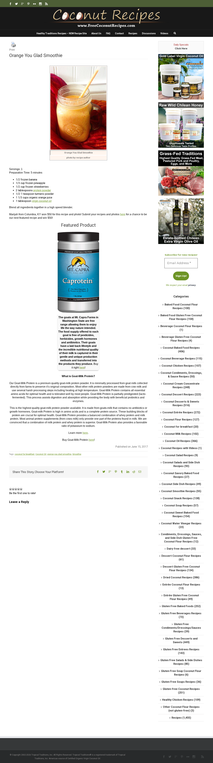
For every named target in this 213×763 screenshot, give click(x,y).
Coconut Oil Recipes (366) (181, 441)
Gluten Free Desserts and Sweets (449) (181, 640)
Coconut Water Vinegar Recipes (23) (181, 525)
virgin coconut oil (41, 201)
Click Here (181, 48)
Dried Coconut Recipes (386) (181, 577)
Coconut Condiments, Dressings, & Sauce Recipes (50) (181, 374)
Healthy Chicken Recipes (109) (181, 699)
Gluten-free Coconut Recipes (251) (181, 690)
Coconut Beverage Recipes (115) (181, 358)
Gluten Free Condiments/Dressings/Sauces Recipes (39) (181, 628)
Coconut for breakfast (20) (181, 426)
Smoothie (76, 454)
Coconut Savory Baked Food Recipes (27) (181, 475)
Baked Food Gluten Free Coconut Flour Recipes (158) (181, 317)
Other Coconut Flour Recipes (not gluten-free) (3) (181, 708)
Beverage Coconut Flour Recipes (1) (181, 328)
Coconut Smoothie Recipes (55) (181, 491)
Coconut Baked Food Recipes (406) (181, 349)
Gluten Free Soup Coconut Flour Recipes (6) (181, 672)
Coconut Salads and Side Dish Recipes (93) (181, 464)
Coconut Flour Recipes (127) (181, 419)
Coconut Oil (40, 454)
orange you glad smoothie (59, 454)
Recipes (132, 33)
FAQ (108, 33)
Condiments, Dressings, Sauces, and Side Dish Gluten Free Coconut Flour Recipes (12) (181, 538)
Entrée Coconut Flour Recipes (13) (181, 586)
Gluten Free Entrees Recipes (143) (181, 651)
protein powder (42, 190)
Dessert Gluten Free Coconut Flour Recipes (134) (181, 568)
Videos (164, 33)
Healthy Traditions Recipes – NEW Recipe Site (61, 33)
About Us (96, 33)
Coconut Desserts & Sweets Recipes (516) (181, 403)
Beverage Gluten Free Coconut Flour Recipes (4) (181, 338)
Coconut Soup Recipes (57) (181, 505)
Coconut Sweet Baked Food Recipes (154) (181, 514)
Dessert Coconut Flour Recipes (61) (181, 557)
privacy (192, 285)
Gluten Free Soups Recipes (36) (181, 681)
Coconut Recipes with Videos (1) (181, 448)
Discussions (149, 33)
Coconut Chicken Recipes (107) (181, 365)
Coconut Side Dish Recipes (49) (181, 484)
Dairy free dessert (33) (181, 548)
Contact (119, 33)
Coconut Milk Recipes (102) (181, 433)
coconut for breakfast (24, 454)
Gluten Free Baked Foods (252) (181, 606)
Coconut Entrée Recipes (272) (181, 412)
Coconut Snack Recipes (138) (181, 498)
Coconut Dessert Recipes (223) (181, 394)
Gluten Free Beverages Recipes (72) (181, 615)
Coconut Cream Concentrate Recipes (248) (181, 385)
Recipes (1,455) (181, 717)
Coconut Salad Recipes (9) (181, 455)
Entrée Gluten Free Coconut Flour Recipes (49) (181, 597)
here (122, 214)
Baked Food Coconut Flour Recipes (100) (181, 306)
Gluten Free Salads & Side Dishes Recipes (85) (181, 662)
